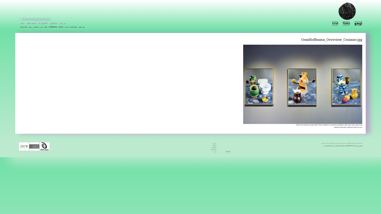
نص (41, 27)
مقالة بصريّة (23, 27)
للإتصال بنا (43, 23)
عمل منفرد (82, 27)
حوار (30, 27)
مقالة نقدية (73, 27)
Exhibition (53, 27)
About (228, 151)
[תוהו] (335, 23)
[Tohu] (346, 23)
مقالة (45, 27)
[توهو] (358, 23)
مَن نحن (62, 23)
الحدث (67, 27)
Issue (61, 27)
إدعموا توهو (31, 23)
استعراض (36, 27)
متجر (22, 23)
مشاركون (53, 23)
